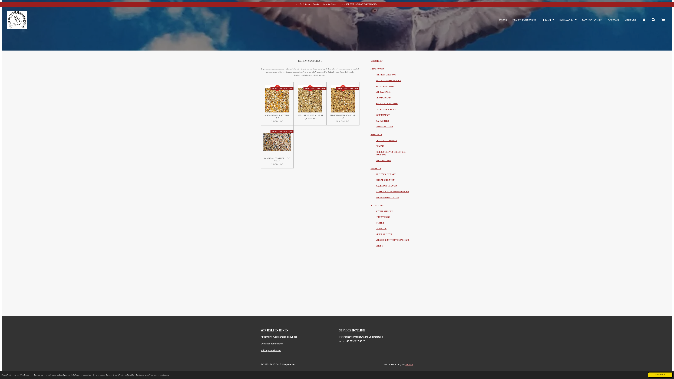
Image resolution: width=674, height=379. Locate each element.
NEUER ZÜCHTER (384, 234)
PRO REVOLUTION (384, 126)
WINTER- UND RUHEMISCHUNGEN (392, 191)
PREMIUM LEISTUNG (386, 74)
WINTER (380, 222)
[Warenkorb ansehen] (663, 19)
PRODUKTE (376, 134)
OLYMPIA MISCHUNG (386, 109)
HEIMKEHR (381, 228)
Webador (409, 364)
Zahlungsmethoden (271, 351)
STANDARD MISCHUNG (387, 103)
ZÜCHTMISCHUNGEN (386, 174)
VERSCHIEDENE (383, 160)
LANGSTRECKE (383, 217)
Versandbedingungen (272, 344)
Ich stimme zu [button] (660, 375)
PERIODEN (376, 168)
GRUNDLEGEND (383, 97)
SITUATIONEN (377, 205)
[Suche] (653, 19)
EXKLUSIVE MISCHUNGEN (388, 80)
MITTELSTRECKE (384, 211)
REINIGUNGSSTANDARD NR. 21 (343, 116)
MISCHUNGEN (377, 68)
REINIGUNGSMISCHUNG (387, 197)
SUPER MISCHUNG (385, 86)
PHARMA (380, 146)
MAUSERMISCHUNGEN (386, 185)
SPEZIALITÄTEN (383, 92)
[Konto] (644, 19)
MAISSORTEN (382, 120)
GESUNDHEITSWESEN (386, 140)
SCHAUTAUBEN (383, 115)
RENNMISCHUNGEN (385, 180)
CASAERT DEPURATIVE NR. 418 (277, 116)
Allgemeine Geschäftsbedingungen (279, 337)
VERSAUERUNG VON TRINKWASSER (392, 240)
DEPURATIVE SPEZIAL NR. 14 (310, 115)
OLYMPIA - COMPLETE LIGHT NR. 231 (277, 159)
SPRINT (379, 245)
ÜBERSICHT (376, 60)
